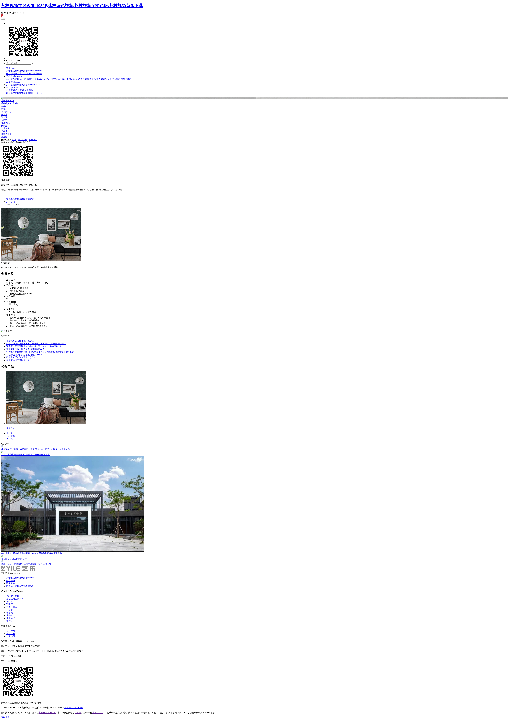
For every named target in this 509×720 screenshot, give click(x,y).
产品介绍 (14, 76)
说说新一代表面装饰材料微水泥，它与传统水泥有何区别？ (34, 346)
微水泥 (72, 79)
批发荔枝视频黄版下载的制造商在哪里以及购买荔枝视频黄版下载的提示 (40, 352)
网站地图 (5, 717)
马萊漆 (111, 79)
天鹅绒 (79, 79)
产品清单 (10, 436)
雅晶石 (40, 79)
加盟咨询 (10, 202)
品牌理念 (28, 73)
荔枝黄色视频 (12, 79)
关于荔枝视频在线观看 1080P (24, 71)
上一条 (9, 433)
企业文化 (19, 73)
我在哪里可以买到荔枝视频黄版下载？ (24, 355)
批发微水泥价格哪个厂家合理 (20, 341)
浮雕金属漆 (120, 79)
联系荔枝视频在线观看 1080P (24, 93)
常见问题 (28, 90)
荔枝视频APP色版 (47, 712)
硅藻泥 (129, 79)
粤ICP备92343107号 (73, 707)
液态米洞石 (56, 79)
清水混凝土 (97, 712)
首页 (11, 68)
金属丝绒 (87, 79)
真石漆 (65, 79)
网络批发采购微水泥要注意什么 (21, 357)
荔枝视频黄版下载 (28, 79)
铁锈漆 (95, 79)
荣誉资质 (37, 73)
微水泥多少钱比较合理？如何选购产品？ (25, 349)
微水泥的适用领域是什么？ (19, 360)
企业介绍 (10, 73)
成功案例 (13, 82)
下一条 (9, 439)
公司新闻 (10, 90)
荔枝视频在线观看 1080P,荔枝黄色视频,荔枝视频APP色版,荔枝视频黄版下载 (72, 5)
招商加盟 (10, 580)
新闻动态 (13, 87)
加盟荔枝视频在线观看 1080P (23, 85)
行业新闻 (19, 90)
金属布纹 (103, 79)
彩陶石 (47, 79)
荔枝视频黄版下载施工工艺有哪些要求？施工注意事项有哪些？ (36, 343)
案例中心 (10, 583)
